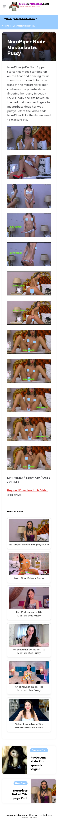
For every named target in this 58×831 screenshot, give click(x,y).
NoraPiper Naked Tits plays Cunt (20, 794)
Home (9, 18)
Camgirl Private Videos (24, 18)
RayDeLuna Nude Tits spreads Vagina (38, 763)
